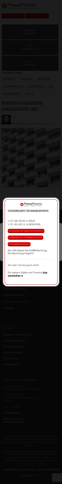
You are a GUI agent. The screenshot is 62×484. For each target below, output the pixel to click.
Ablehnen (31, 246)
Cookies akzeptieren (31, 238)
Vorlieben (31, 254)
